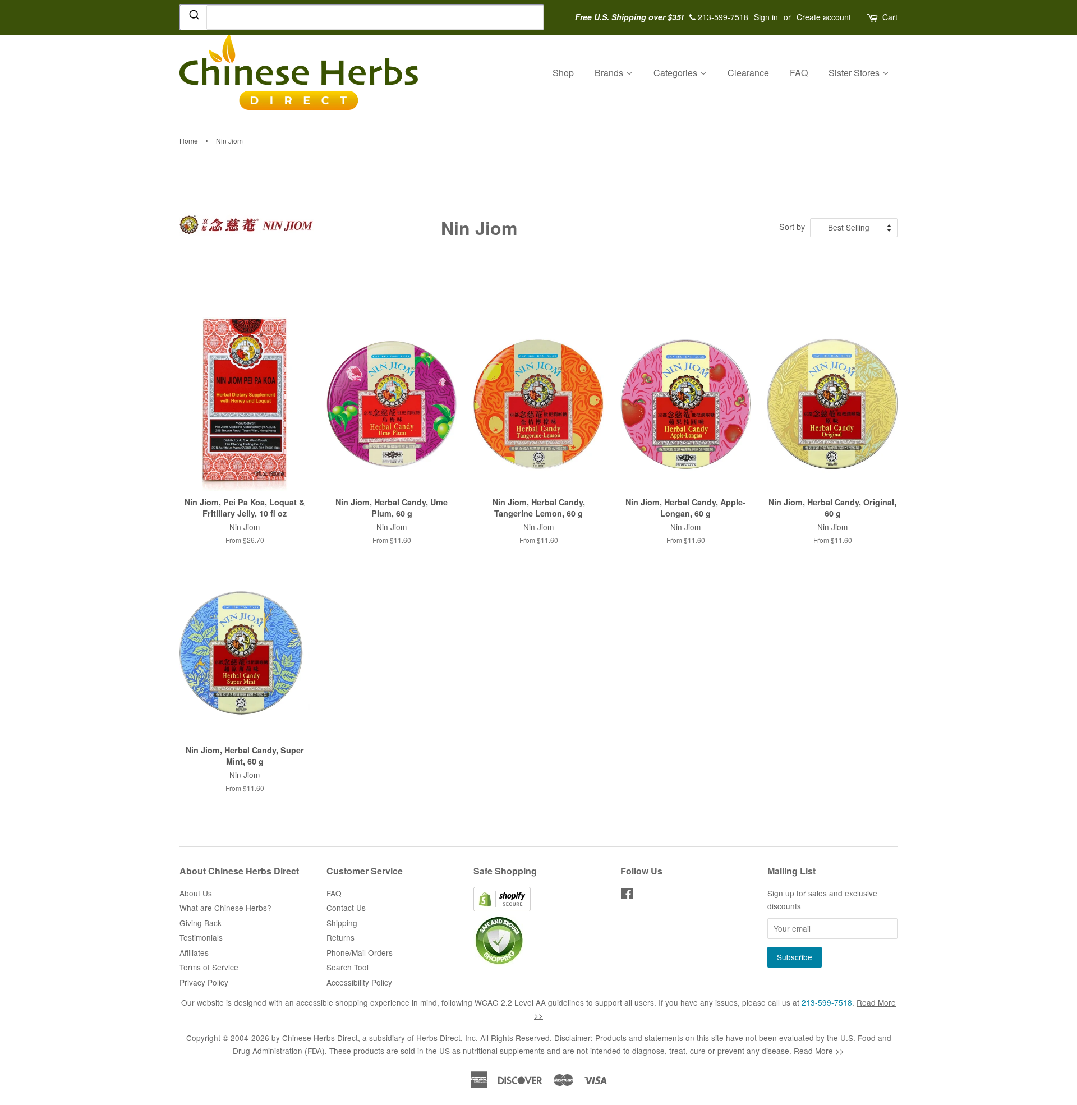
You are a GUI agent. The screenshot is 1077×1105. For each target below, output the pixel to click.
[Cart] (873, 17)
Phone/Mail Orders (359, 952)
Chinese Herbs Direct (320, 1037)
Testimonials (201, 937)
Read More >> (819, 1050)
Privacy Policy (204, 982)
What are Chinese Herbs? (225, 907)
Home (189, 140)
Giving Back (201, 922)
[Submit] (193, 16)
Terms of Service (209, 967)
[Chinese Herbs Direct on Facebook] (626, 895)
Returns (340, 937)
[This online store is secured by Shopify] (502, 908)
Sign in (766, 16)
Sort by (792, 226)
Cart (890, 16)
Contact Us (346, 907)
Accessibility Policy (359, 982)
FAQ (334, 893)
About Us (196, 893)
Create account (824, 16)
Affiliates (194, 952)
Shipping (341, 922)
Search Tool (347, 967)
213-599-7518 (827, 1002)
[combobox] (362, 17)
